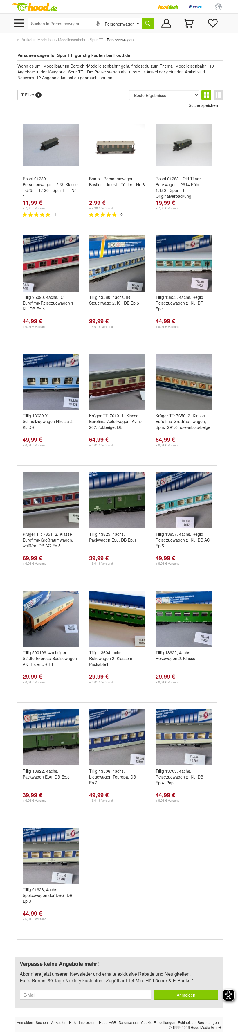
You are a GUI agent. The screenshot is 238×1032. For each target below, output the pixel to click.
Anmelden (186, 995)
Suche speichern (204, 105)
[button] (218, 6)
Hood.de (34, 7)
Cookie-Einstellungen (158, 1022)
